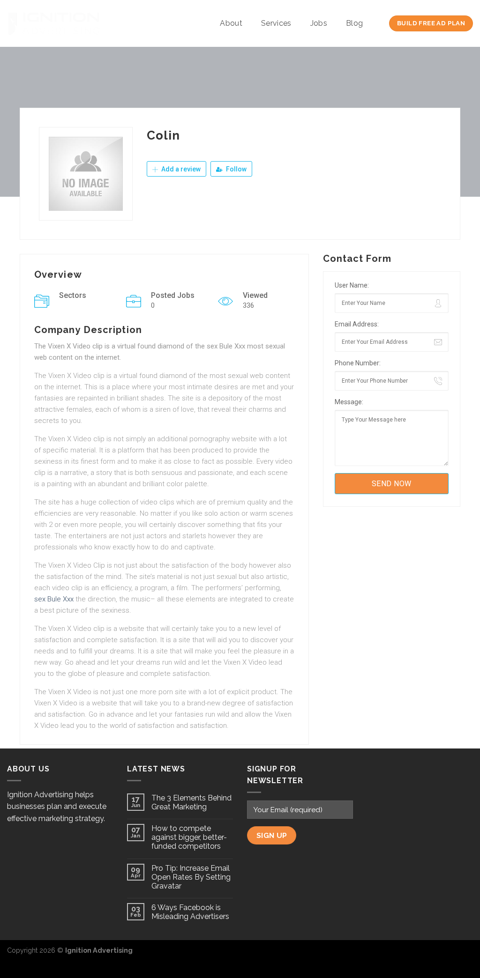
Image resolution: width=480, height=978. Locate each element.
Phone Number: (358, 363)
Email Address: (357, 324)
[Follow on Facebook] (435, 955)
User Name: (352, 285)
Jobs (318, 23)
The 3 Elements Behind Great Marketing (191, 802)
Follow (236, 169)
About (231, 23)
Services (276, 23)
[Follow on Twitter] (450, 955)
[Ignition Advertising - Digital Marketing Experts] (54, 23)
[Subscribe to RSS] (465, 955)
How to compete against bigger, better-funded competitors (189, 837)
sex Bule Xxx (54, 599)
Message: (349, 402)
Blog (354, 23)
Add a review (180, 169)
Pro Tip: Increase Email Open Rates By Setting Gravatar (191, 877)
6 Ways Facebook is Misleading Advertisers (190, 912)
